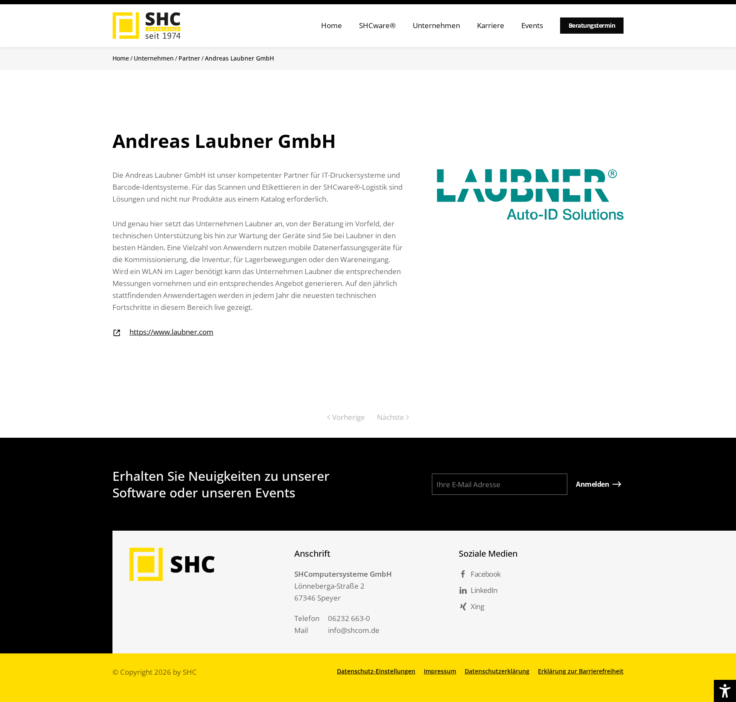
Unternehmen (154, 58)
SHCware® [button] (377, 25)
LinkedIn (484, 590)
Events (532, 25)
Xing (477, 606)
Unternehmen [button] (436, 25)
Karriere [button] (490, 25)
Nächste (390, 417)
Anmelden (592, 484)
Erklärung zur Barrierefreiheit (581, 671)
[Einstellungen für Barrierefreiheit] (725, 691)
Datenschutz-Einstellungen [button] (376, 671)
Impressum (440, 671)
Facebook (485, 574)
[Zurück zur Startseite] (146, 25)
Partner (189, 58)
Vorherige (348, 417)
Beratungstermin (592, 25)
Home (331, 25)
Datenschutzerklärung (497, 671)
